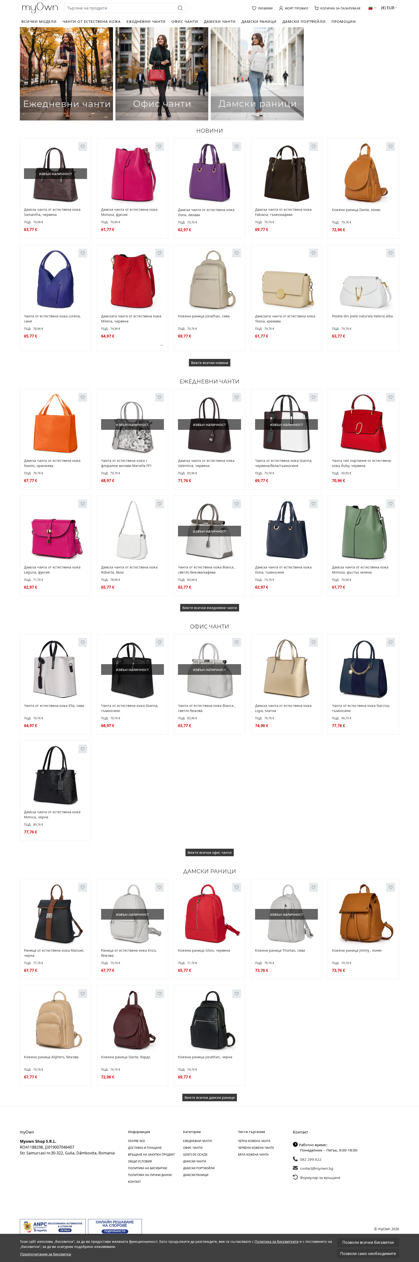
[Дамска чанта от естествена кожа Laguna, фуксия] (55, 531)
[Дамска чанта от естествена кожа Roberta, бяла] (132, 531)
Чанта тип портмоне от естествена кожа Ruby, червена (361, 463)
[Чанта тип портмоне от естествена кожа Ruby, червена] (363, 424)
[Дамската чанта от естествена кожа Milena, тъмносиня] (109, 344)
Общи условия (140, 1161)
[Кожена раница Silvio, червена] (209, 914)
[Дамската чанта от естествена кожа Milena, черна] (151, 344)
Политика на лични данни (150, 1175)
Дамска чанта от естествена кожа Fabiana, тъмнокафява (283, 212)
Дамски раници (259, 21)
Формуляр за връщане (319, 1177)
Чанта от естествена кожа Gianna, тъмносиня (129, 708)
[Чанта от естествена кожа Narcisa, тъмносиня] (363, 669)
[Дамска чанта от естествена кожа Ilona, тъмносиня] (286, 531)
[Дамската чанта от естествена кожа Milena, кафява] (135, 344)
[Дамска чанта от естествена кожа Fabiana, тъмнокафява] (286, 173)
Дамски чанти (220, 21)
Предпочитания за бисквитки (45, 1254)
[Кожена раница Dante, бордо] (132, 1020)
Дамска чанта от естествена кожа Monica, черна (52, 814)
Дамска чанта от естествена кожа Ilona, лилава (206, 212)
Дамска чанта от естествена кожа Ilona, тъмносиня (283, 570)
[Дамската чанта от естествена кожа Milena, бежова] (103, 344)
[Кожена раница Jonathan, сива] (209, 280)
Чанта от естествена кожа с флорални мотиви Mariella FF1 (126, 463)
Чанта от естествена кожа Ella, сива (54, 705)
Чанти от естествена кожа (92, 21)
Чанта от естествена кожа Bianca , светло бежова (206, 708)
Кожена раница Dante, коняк (356, 209)
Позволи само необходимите (368, 1253)
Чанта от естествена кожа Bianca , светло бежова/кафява (206, 570)
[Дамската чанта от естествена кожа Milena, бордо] (130, 344)
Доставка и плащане (145, 1148)
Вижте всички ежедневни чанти (209, 607)
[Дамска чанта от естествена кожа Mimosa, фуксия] (132, 173)
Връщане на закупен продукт (151, 1154)
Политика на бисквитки (147, 1168)
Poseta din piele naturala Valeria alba (362, 316)
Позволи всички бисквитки (368, 1242)
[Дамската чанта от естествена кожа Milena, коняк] (114, 344)
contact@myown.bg (316, 1168)
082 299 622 (310, 1159)
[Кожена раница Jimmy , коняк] (363, 914)
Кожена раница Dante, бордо (125, 1057)
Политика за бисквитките (276, 1241)
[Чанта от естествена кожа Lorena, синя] (55, 280)
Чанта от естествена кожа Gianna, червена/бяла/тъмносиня (283, 463)
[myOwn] (40, 8)
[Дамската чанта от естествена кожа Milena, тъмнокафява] (141, 344)
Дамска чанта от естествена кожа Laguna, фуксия (52, 570)
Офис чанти (184, 21)
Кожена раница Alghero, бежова (51, 1057)
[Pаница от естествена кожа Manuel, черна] (55, 914)
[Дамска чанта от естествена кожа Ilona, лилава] (209, 173)
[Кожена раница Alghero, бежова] (55, 1020)
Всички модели (39, 21)
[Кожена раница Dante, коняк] (363, 173)
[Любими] (262, 8)
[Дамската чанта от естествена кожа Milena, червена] (132, 280)
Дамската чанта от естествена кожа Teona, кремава (285, 318)
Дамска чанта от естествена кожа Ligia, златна (283, 708)
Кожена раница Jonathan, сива (204, 316)
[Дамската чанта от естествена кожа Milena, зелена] (157, 344)
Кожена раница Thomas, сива (280, 950)
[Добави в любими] (83, 146)
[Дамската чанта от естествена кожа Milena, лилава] (146, 344)
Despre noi (136, 1141)
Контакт (134, 1182)
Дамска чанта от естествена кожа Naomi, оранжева (52, 463)
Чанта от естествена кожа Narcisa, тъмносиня (361, 708)
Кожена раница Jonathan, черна (205, 1057)
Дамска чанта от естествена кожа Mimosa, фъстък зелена (360, 570)
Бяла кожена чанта (253, 1154)
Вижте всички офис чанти (210, 852)
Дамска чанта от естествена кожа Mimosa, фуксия (129, 212)
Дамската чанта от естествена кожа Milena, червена (131, 318)
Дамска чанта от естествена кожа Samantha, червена (52, 212)
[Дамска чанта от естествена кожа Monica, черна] (55, 776)
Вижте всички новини (209, 362)
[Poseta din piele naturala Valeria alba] (363, 280)
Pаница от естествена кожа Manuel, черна (54, 953)
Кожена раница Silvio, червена (204, 950)
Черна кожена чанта (254, 1141)
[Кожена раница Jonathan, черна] (209, 1020)
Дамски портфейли (304, 21)
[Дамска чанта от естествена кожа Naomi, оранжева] (55, 424)
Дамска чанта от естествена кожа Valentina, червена (206, 463)
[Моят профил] (293, 8)
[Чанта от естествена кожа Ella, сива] (55, 669)
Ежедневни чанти (146, 21)
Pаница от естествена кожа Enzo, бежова (129, 953)
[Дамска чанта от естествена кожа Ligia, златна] (286, 669)
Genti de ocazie (195, 1154)
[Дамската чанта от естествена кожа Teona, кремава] (286, 280)
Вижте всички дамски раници (210, 1097)
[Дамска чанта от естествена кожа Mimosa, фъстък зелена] (363, 531)
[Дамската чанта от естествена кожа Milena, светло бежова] (119, 344)
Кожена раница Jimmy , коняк (357, 950)
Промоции (343, 21)
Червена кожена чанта (256, 1148)
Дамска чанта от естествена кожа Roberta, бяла (129, 570)
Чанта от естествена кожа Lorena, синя (52, 318)
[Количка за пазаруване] (337, 8)
